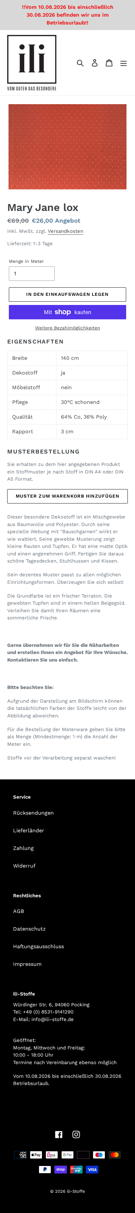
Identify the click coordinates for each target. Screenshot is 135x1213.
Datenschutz (29, 929)
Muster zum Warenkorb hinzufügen (68, 496)
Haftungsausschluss (38, 946)
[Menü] (123, 63)
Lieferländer (28, 830)
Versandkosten (65, 231)
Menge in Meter (26, 261)
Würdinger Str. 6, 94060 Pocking (51, 1005)
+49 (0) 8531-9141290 (48, 1012)
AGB (18, 911)
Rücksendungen (33, 813)
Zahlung (23, 848)
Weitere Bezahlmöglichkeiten (67, 327)
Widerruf (24, 866)
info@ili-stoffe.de (52, 1019)
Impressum (27, 964)
